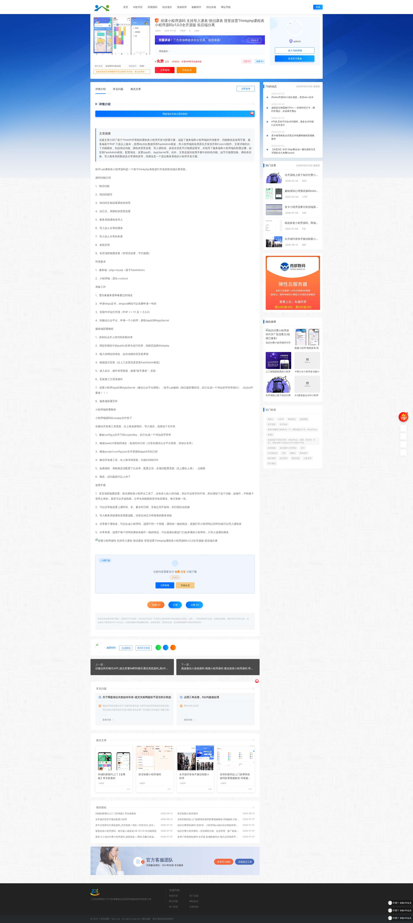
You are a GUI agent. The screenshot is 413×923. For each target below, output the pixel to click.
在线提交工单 (245, 861)
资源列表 (173, 895)
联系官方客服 (295, 58)
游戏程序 (182, 7)
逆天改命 (283, 424)
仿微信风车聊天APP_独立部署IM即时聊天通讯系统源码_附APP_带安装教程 (132, 668)
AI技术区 (138, 7)
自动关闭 (283, 458)
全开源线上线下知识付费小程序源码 (302, 174)
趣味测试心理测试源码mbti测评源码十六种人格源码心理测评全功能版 (302, 190)
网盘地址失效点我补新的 (175, 113)
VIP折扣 (175, 61)
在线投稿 (193, 906)
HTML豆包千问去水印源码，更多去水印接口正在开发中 (292, 123)
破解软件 (196, 7)
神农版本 (303, 453)
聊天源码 (272, 458)
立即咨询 (245, 88)
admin (158, 30)
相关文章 (136, 89)
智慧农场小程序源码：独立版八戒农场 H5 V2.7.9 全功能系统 (125, 831)
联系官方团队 (224, 861)
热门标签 (173, 906)
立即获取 (164, 585)
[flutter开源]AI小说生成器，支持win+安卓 (292, 97)
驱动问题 (295, 458)
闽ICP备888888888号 (163, 919)
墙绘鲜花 (292, 419)
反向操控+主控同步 (288, 448)
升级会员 (254, 40)
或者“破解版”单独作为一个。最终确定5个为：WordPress (292, 429)
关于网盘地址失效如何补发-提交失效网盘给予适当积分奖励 (137, 697)
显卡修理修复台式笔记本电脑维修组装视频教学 (292, 137)
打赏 (175, 604)
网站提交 (193, 901)
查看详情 (107, 719)
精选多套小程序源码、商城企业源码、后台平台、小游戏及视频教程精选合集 (302, 222)
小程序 (183, 30)
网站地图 (145, 919)
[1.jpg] (175, 540)
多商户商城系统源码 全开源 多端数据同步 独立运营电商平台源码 (208, 836)
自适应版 (272, 448)
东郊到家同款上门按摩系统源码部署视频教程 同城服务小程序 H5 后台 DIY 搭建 (235, 776)
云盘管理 (307, 458)
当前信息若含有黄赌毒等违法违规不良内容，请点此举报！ (121, 71)
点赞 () (247, 61)
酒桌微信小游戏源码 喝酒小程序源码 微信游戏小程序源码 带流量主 (218, 668)
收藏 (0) (259, 61)
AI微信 (292, 453)
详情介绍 (100, 89)
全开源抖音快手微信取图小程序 (194, 776)
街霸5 (270, 434)
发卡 (303, 448)
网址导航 (226, 7)
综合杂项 (211, 7)
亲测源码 (152, 7)
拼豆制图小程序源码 (150, 774)
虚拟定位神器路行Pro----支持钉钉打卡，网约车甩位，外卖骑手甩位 (293, 109)
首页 (125, 7)
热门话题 (193, 895)
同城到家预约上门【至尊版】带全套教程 (112, 776)
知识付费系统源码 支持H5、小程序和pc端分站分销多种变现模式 (208, 825)
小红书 (281, 419)
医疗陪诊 (272, 424)
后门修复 (272, 463)
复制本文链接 (143, 648)
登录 (318, 7)
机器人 (271, 419)
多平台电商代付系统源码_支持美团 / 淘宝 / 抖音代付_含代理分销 (126, 825)
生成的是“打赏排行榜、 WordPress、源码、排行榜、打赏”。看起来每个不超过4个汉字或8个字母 (291, 441)
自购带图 (303, 419)
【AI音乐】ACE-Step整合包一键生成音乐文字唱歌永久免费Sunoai (293, 151)
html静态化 (272, 453)
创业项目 (167, 7)
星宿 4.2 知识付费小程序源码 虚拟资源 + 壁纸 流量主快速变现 (126, 836)
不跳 (284, 453)
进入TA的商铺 (294, 50)
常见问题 (118, 89)
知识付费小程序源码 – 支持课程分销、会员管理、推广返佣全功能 (208, 831)
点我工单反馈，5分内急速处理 (201, 697)
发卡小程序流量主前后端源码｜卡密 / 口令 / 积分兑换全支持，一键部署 (302, 206)
